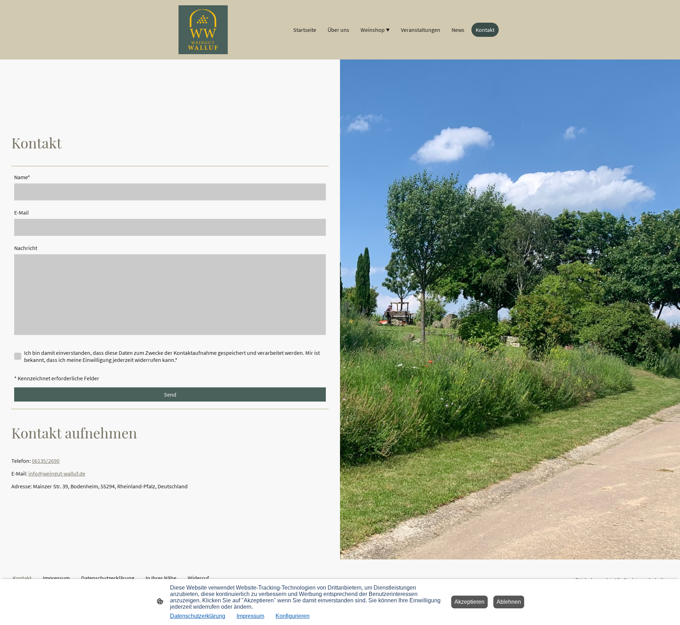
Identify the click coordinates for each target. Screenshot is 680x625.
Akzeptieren (469, 602)
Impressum (250, 616)
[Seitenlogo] (203, 29)
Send (170, 394)
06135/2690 (46, 460)
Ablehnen (509, 602)
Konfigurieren (293, 616)
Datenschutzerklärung (197, 616)
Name (22, 177)
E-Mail (21, 212)
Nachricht (25, 247)
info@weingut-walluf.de (56, 473)
